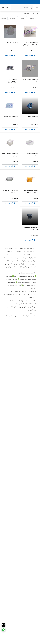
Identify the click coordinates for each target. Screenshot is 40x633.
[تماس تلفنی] (3, 625)
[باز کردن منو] (36, 7)
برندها (22, 18)
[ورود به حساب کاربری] (7, 7)
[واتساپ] (3, 629)
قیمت (13, 18)
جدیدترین (32, 18)
